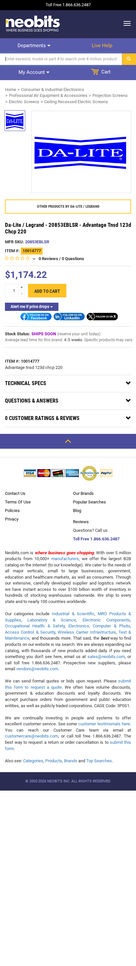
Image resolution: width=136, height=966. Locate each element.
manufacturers (65, 558)
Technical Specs (25, 383)
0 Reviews (48, 258)
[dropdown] (125, 23)
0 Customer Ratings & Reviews (42, 418)
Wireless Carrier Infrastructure (87, 632)
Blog (77, 510)
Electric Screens (24, 101)
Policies (12, 510)
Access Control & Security (30, 632)
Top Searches (99, 760)
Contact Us (15, 493)
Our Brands (83, 493)
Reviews (81, 521)
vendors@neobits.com (37, 668)
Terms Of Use (18, 501)
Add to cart (47, 291)
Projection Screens (110, 95)
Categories (33, 760)
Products (53, 760)
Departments (32, 45)
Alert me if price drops (30, 306)
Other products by (68, 206)
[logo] (33, 23)
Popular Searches (89, 501)
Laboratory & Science (51, 620)
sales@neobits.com (106, 656)
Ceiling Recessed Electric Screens (76, 101)
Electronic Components (106, 620)
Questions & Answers (31, 401)
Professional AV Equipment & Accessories (48, 95)
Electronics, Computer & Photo (99, 625)
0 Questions (73, 258)
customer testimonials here (104, 723)
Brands (70, 760)
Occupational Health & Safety (35, 625)
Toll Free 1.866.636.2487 (96, 538)
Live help (102, 45)
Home (10, 89)
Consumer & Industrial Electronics (52, 89)
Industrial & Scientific (73, 613)
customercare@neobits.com (31, 736)
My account (32, 72)
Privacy (11, 519)
